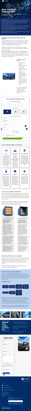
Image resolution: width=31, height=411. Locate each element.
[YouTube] (9, 408)
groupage (11, 291)
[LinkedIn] (7, 408)
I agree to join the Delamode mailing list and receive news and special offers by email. (8, 366)
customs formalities (19, 28)
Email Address (5, 351)
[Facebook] (2, 408)
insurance (6, 292)
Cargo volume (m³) (5, 121)
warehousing (7, 29)
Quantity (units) (5, 117)
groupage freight (10, 43)
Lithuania (27, 25)
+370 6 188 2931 (6, 385)
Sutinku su (7, 363)
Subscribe (15, 403)
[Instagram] (5, 408)
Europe (19, 294)
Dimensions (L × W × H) (6, 124)
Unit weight (4, 127)
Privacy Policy (8, 363)
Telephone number (5, 344)
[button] (27, 1)
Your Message (5, 354)
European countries (8, 27)
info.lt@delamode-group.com (7, 387)
